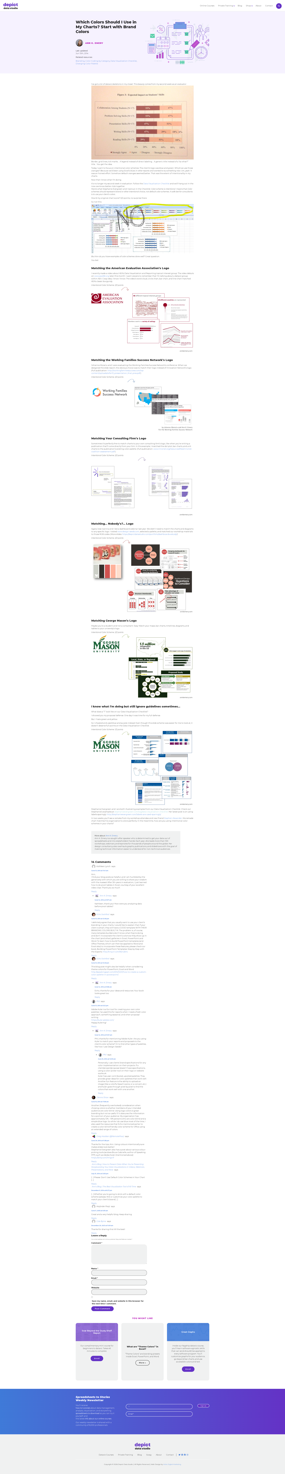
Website (95, 1288)
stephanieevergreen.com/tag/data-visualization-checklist (141, 812)
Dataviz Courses (106, 1455)
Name (94, 1269)
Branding (80, 61)
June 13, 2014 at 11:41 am (99, 870)
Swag (148, 1455)
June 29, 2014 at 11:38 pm (100, 1140)
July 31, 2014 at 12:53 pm (99, 1173)
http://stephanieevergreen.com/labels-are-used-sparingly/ (134, 814)
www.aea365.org (101, 276)
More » (142, 1363)
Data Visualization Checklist (124, 61)
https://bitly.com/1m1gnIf (102, 1158)
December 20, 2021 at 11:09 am (102, 1225)
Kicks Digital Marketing (172, 1464)
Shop (248, 6)
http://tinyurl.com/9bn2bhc (115, 952)
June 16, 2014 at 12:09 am (107, 1059)
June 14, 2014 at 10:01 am (103, 1035)
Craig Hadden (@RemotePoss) (110, 1136)
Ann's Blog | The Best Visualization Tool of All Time (114, 1187)
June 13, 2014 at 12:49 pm (100, 963)
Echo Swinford (102, 914)
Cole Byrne (101, 1221)
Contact (269, 6)
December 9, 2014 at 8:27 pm (101, 1190)
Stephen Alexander (173, 818)
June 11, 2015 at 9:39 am (99, 1210)
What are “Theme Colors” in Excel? (142, 1347)
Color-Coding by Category (97, 61)
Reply (94, 891)
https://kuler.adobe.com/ (102, 1020)
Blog (240, 6)
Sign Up (203, 1406)
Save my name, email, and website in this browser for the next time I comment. (118, 1302)
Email (94, 1278)
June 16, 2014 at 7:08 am (100, 1101)
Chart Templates (253, 18)
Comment (96, 1243)
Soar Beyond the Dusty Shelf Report (97, 1332)
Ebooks (249, 14)
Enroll (97, 1358)
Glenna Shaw (102, 1097)
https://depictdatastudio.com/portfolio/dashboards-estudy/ (149, 534)
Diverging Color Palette (87, 64)
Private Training (225, 6)
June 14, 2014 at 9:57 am (103, 900)
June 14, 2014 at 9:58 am (103, 987)
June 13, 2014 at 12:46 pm (100, 918)
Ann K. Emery (94, 43)
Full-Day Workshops (227, 10)
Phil (98, 1001)
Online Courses (207, 6)
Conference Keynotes (228, 14)
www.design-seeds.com (128, 532)
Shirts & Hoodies (253, 10)
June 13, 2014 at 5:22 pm (99, 1005)
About (258, 6)
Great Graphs (188, 1332)
